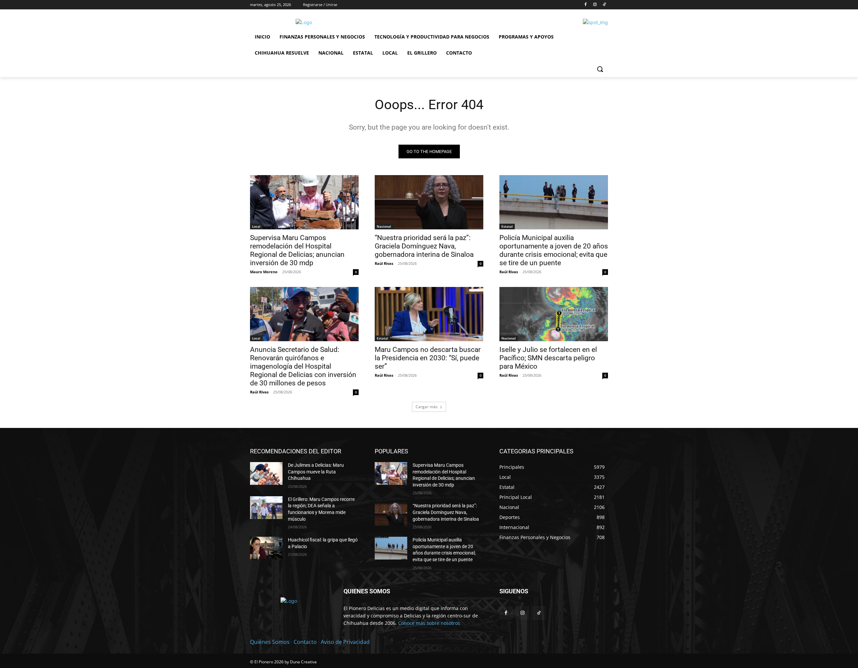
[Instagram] (595, 5)
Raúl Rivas (384, 263)
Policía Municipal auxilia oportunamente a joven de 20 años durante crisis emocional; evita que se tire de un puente (553, 250)
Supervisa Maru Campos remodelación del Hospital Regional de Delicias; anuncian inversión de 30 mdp (297, 250)
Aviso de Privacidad (345, 642)
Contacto (305, 642)
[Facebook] (586, 5)
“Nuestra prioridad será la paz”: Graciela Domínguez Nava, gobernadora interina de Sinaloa (424, 246)
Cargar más (427, 407)
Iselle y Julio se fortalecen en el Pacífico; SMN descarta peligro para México (548, 358)
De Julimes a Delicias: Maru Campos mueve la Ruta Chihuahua (316, 471)
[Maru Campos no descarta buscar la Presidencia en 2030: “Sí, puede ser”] (429, 314)
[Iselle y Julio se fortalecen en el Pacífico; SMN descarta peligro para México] (553, 314)
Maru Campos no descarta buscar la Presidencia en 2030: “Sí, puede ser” (428, 358)
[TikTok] (604, 5)
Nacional (384, 226)
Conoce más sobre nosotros (429, 623)
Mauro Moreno (264, 271)
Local (256, 226)
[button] (600, 69)
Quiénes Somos (270, 642)
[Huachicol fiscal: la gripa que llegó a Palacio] (266, 548)
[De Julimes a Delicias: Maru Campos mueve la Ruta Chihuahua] (266, 473)
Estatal (507, 226)
